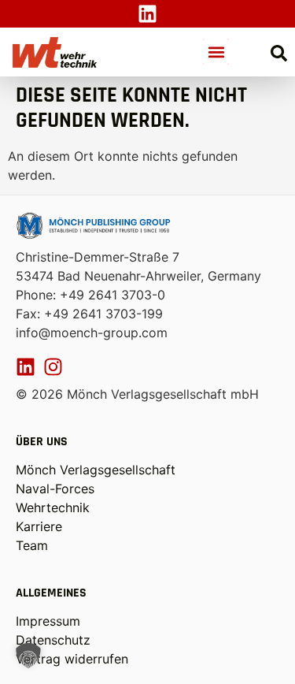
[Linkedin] (147, 14)
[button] (216, 52)
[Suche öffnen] (279, 53)
